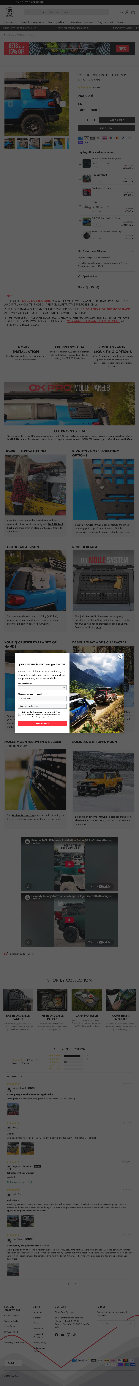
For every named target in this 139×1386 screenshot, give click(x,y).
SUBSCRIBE (42, 723)
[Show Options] (64, 687)
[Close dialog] (120, 656)
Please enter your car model (30, 694)
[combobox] (41, 687)
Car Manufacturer (25, 683)
